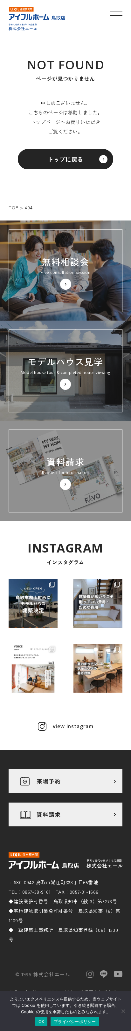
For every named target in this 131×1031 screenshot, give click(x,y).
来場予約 (49, 781)
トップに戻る (65, 159)
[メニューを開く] (116, 15)
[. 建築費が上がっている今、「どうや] (97, 603)
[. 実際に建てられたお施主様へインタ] (33, 668)
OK (41, 1021)
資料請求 (49, 814)
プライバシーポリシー (75, 1021)
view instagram (73, 726)
